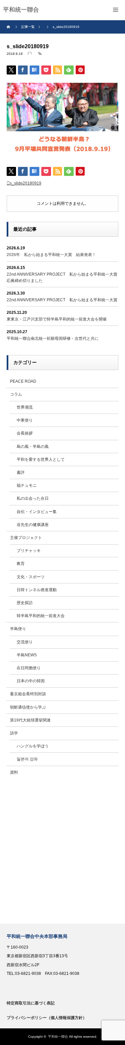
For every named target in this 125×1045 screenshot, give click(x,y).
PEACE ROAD (23, 381)
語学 (14, 733)
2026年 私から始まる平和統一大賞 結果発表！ (51, 254)
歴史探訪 (25, 602)
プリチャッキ (29, 550)
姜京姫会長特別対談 (28, 694)
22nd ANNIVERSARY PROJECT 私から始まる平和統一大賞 (62, 300)
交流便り (25, 642)
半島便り (18, 628)
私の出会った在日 (33, 498)
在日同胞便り (29, 668)
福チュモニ (27, 485)
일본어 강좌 (27, 759)
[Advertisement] (62, 851)
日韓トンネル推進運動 (37, 590)
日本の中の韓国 (31, 681)
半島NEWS (27, 655)
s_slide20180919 (25, 183)
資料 (14, 772)
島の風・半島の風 (33, 446)
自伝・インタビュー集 (37, 511)
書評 (21, 472)
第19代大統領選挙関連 (30, 720)
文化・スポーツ (31, 577)
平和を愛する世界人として (41, 459)
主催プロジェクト (26, 537)
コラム (16, 394)
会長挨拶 (25, 433)
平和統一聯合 (58, 1036)
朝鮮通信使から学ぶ (28, 707)
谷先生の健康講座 (33, 524)
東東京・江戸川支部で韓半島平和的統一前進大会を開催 (57, 319)
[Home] (9, 27)
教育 (21, 563)
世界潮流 (25, 407)
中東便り (25, 420)
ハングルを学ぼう (33, 746)
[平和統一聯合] (21, 10)
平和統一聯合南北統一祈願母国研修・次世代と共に (53, 338)
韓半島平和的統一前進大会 (41, 615)
